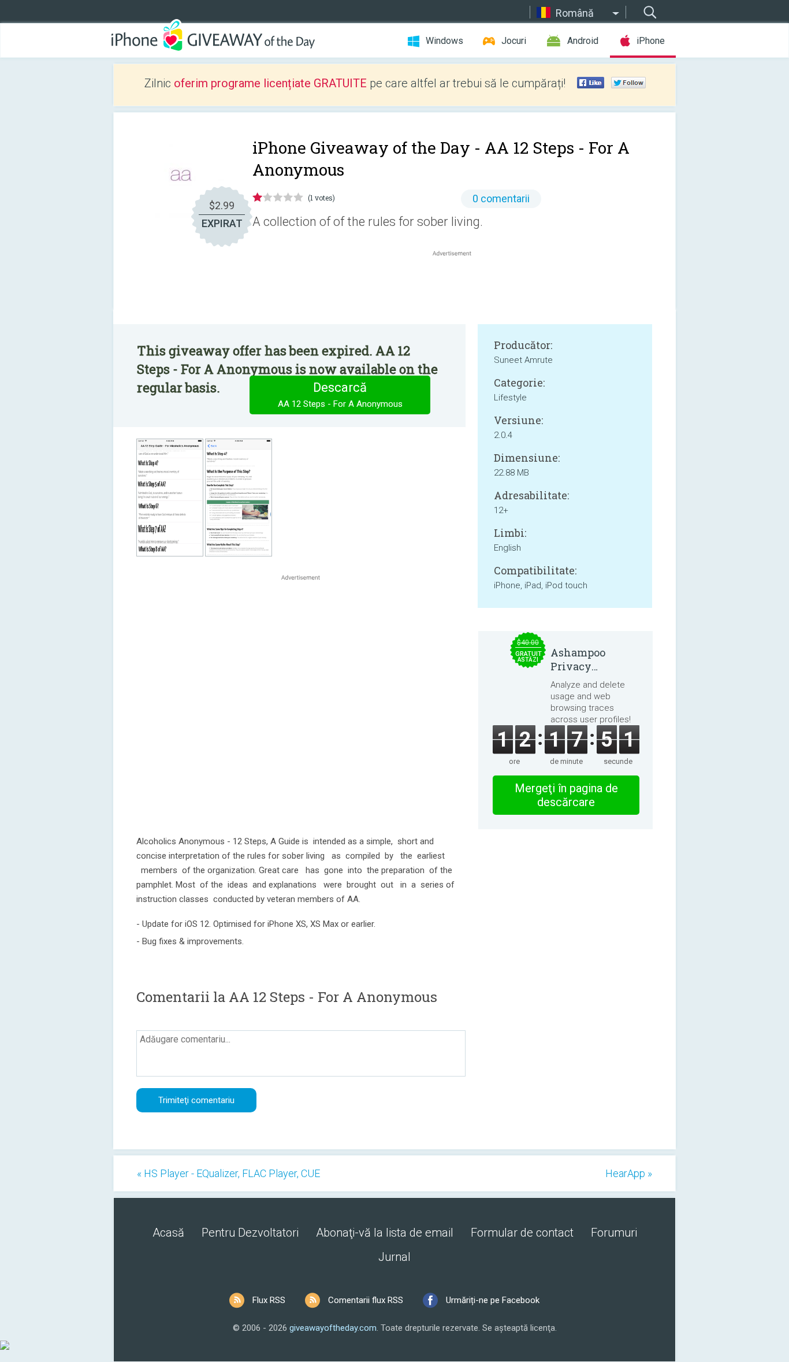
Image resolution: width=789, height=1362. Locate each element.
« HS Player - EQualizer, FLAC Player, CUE (228, 1173)
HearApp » (628, 1173)
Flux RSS (268, 1300)
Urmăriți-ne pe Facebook (492, 1300)
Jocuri (513, 40)
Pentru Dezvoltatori (250, 1232)
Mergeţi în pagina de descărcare (566, 795)
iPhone (651, 40)
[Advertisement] (458, 287)
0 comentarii (501, 198)
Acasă (168, 1232)
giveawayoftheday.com (333, 1328)
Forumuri (614, 1232)
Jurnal (394, 1257)
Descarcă (340, 394)
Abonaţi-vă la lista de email (384, 1232)
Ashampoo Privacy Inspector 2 (579, 659)
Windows (444, 40)
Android (582, 40)
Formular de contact (522, 1232)
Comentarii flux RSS (365, 1300)
